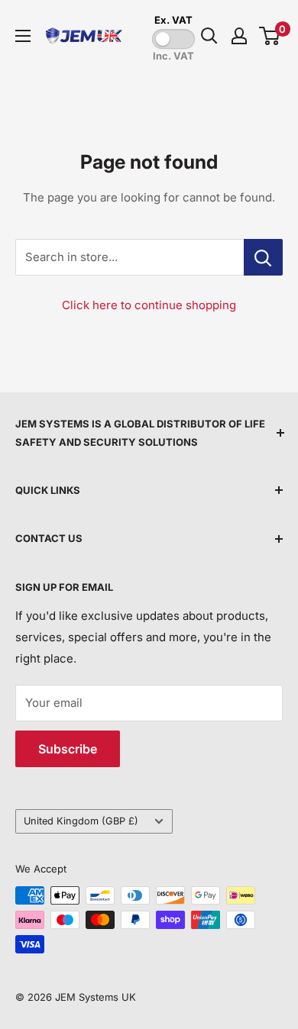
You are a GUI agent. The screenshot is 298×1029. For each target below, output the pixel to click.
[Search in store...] (263, 257)
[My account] (239, 35)
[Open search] (209, 35)
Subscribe (67, 748)
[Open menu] (23, 36)
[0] (270, 36)
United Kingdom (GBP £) (81, 821)
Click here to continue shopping (149, 305)
